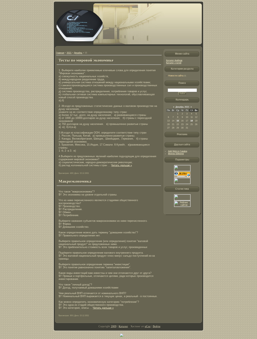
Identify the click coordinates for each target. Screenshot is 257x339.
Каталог (123, 326)
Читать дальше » (121, 165)
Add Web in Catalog (177, 151)
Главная (60, 53)
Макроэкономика (75, 181)
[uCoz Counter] (182, 199)
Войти (156, 326)
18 (191, 120)
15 (177, 120)
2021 (69, 53)
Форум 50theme (176, 153)
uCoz (148, 326)
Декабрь (78, 53)
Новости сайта (175, 75)
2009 (113, 326)
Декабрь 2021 (182, 107)
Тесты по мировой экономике (86, 60)
